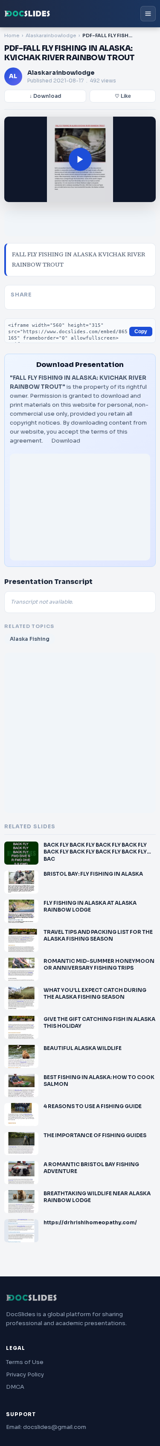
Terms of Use (25, 1362)
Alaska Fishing (29, 639)
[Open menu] (148, 13)
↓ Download (45, 96)
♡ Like (123, 96)
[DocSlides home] (27, 13)
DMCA (15, 1386)
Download (65, 440)
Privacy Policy (25, 1374)
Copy (140, 331)
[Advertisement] (80, 507)
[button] (80, 159)
